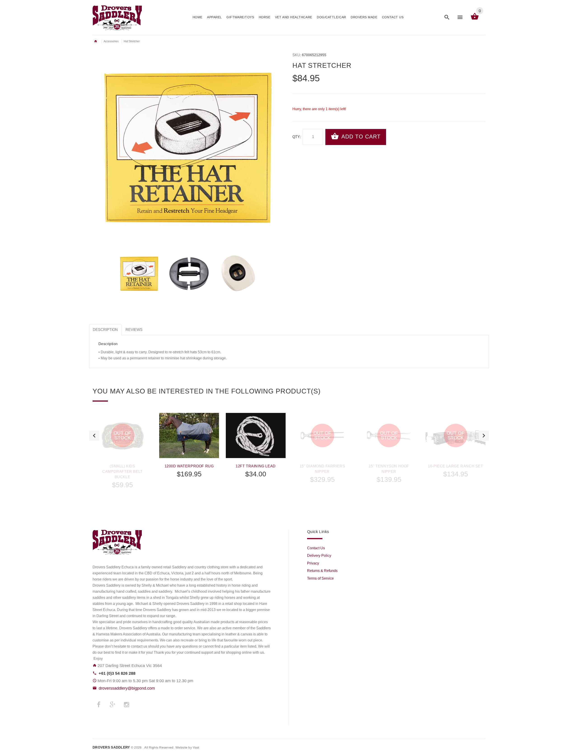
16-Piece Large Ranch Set (455, 466)
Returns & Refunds (322, 571)
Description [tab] (105, 330)
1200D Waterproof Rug (189, 466)
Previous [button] (94, 436)
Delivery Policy (319, 555)
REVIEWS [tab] (134, 330)
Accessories (111, 41)
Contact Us (316, 548)
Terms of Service (320, 578)
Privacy (313, 563)
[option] (139, 274)
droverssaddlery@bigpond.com (127, 688)
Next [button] (484, 436)
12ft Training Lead (256, 466)
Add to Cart (360, 136)
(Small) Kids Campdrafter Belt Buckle (122, 471)
